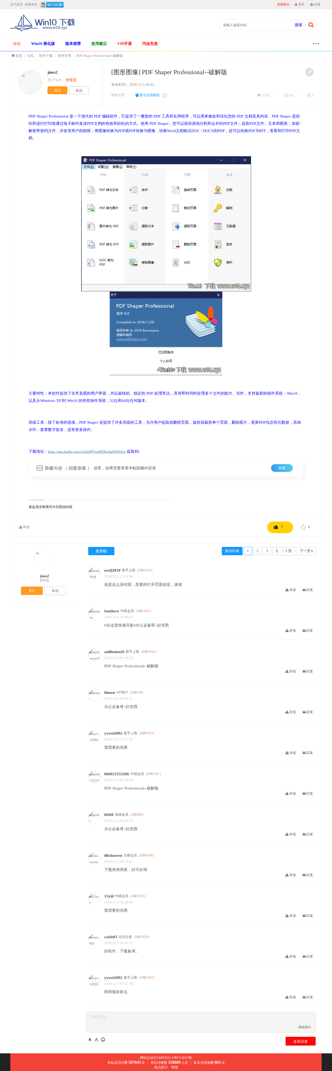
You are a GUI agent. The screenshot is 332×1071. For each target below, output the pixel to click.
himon (109, 692)
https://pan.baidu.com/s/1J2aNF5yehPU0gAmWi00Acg (87, 452)
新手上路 (128, 570)
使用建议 (99, 44)
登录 (301, 4)
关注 (57, 90)
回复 (282, 468)
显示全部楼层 (150, 95)
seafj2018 (112, 570)
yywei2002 (113, 733)
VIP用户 (122, 692)
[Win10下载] (42, 31)
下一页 (305, 551)
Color (96, 1039)
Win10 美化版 (43, 44)
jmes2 (52, 72)
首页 (18, 56)
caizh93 (110, 937)
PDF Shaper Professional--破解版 (100, 56)
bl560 (109, 815)
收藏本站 (31, 4)
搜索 (298, 25)
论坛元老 (125, 937)
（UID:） (144, 570)
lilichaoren (113, 855)
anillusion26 (114, 652)
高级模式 (304, 1027)
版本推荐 (73, 44)
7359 (265, 95)
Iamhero (111, 611)
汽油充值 (150, 44)
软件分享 (64, 56)
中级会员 (127, 611)
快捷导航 (314, 44)
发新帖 (101, 551)
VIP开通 (124, 44)
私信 (79, 90)
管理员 (44, 580)
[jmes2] (30, 82)
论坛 (17, 44)
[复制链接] (309, 72)
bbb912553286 (116, 774)
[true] (312, 25)
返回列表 (232, 551)
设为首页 (16, 4)
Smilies (103, 1039)
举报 (26, 527)
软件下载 (46, 56)
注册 (317, 4)
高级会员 (121, 814)
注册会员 (130, 855)
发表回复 (300, 1041)
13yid (109, 896)
